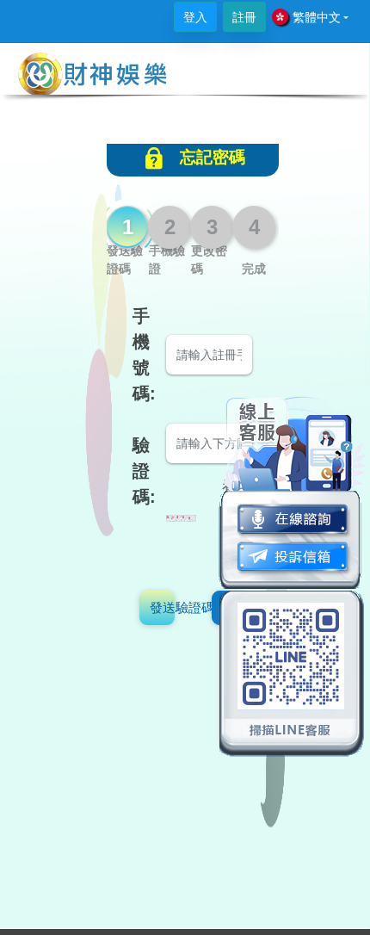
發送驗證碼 (162, 607)
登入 (195, 17)
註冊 (244, 17)
